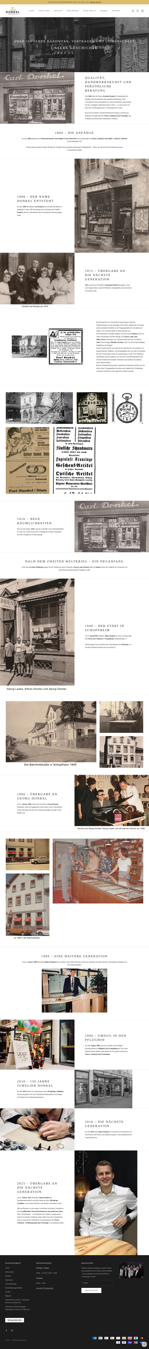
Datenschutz (9, 1272)
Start (31, 11)
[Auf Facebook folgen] (6, 1330)
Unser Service (89, 11)
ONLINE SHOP (44, 11)
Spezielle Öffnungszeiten (44, 1288)
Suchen (7, 1292)
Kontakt (116, 11)
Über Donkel (73, 11)
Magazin (8, 1296)
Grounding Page (11, 1284)
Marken (104, 11)
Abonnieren (91, 1290)
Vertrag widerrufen (15, 1320)
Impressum (9, 1280)
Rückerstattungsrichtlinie (13, 1288)
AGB (7, 1268)
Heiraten (58, 11)
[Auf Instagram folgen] (12, 1330)
